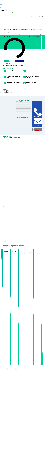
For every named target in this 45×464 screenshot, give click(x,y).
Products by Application (39, 16)
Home (27, 16)
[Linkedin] (4, 10)
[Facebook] (1, 10)
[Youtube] (2, 10)
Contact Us (43, 16)
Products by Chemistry (34, 16)
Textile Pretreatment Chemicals (18, 24)
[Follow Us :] (1, 8)
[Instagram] (6, 10)
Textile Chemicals (12, 24)
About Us (30, 16)
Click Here (4, 241)
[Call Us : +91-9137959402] (1, 1)
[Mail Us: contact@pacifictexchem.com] (1, 4)
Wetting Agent (24, 24)
